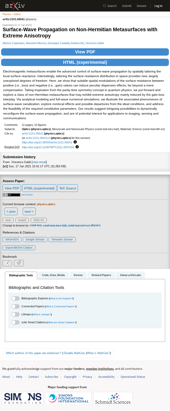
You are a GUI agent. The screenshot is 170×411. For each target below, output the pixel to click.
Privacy (87, 377)
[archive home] (15, 6)
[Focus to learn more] (74, 142)
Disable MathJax (74, 353)
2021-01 (39, 220)
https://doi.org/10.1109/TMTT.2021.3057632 (48, 147)
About (6, 377)
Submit (126, 6)
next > (29, 211)
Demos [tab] (78, 275)
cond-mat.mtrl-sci (79, 225)
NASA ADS (12, 239)
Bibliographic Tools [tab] (21, 275)
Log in (158, 6)
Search (112, 6)
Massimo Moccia (36, 43)
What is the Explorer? (61, 298)
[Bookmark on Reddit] (19, 263)
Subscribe (51, 377)
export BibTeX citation (19, 247)
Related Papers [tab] (101, 275)
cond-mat (36, 225)
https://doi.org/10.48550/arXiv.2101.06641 (47, 142)
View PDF (85, 51)
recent (22, 220)
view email (39, 162)
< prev (11, 211)
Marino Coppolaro (14, 43)
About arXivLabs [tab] (130, 275)
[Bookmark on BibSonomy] (7, 263)
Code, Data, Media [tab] (53, 275)
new (8, 220)
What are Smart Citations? (62, 322)
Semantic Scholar (62, 239)
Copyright (70, 377)
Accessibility (106, 377)
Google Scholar (35, 239)
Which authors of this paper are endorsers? (33, 353)
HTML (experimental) (85, 62)
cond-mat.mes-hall (54, 225)
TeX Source (67, 188)
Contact (34, 377)
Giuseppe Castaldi (58, 43)
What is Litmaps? (42, 314)
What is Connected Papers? (61, 306)
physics (96, 225)
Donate (141, 6)
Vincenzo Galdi (94, 43)
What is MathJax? (98, 353)
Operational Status (133, 377)
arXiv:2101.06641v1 (38, 137)
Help (19, 377)
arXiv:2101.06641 (32, 133)
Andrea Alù (77, 43)
